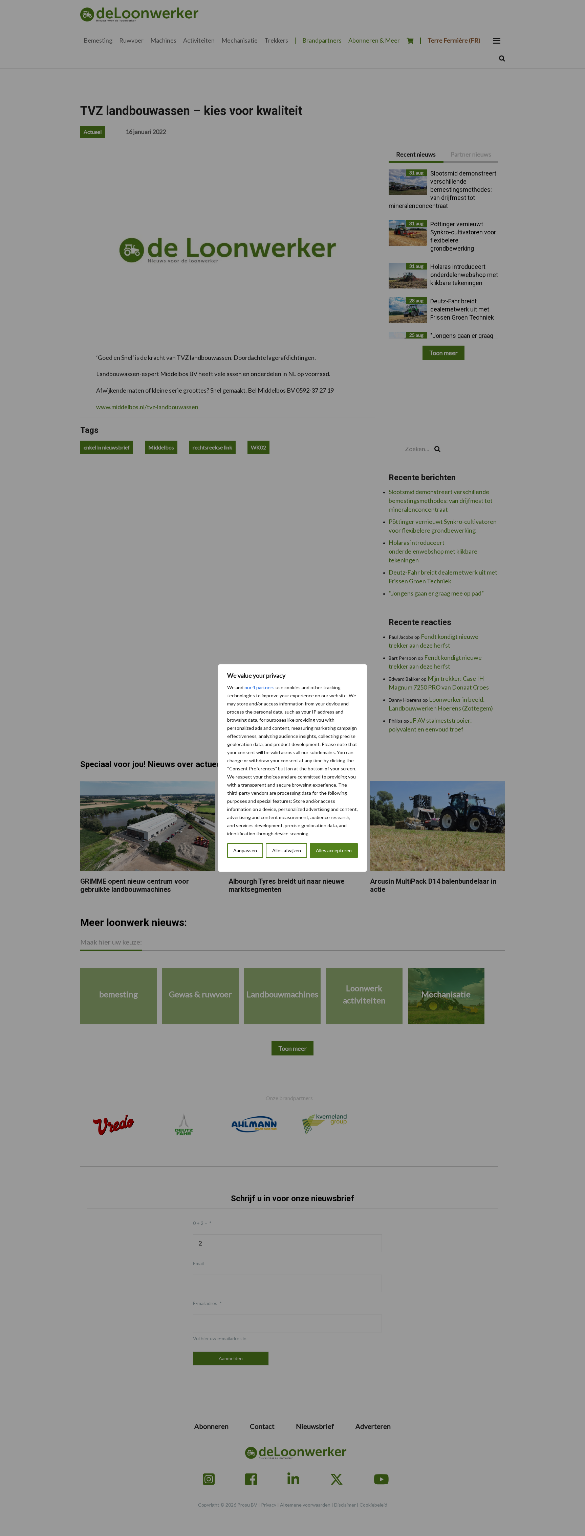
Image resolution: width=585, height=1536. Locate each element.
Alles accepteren (334, 850)
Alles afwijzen (286, 850)
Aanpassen (245, 850)
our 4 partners (259, 687)
